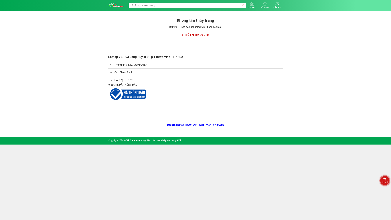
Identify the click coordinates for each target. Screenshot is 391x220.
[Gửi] (243, 5)
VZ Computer (133, 140)
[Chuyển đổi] (111, 65)
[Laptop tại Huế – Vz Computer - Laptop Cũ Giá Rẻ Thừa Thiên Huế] (116, 5)
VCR (179, 140)
